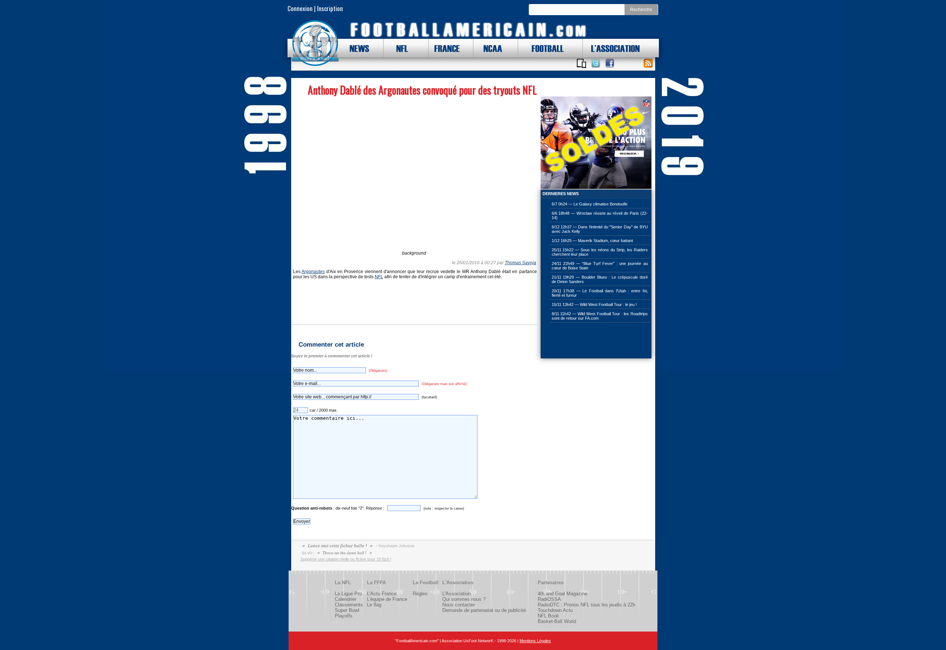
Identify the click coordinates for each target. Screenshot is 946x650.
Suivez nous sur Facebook (610, 63)
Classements (349, 605)
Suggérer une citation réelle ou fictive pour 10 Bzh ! (345, 559)
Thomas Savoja (520, 262)
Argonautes (313, 271)
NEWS (355, 48)
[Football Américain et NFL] (315, 43)
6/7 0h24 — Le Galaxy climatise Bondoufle (589, 204)
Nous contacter (458, 605)
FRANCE (445, 48)
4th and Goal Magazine (562, 593)
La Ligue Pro (348, 593)
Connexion (300, 8)
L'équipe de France (387, 599)
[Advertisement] (578, 341)
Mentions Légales (535, 641)
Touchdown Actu (555, 610)
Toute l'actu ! (648, 63)
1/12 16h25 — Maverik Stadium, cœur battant (592, 240)
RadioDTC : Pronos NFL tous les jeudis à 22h (586, 605)
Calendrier (345, 599)
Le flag (374, 605)
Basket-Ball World (557, 621)
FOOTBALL (542, 48)
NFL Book (548, 616)
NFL (400, 48)
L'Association (456, 593)
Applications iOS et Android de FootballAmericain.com (582, 63)
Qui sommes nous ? (464, 599)
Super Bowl (347, 610)
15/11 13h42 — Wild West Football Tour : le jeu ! (594, 304)
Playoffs (344, 616)
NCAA (490, 48)
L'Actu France (382, 593)
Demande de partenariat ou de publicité (484, 610)
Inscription (330, 8)
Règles (420, 593)
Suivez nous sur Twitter (596, 63)
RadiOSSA (549, 599)
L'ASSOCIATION (611, 48)
